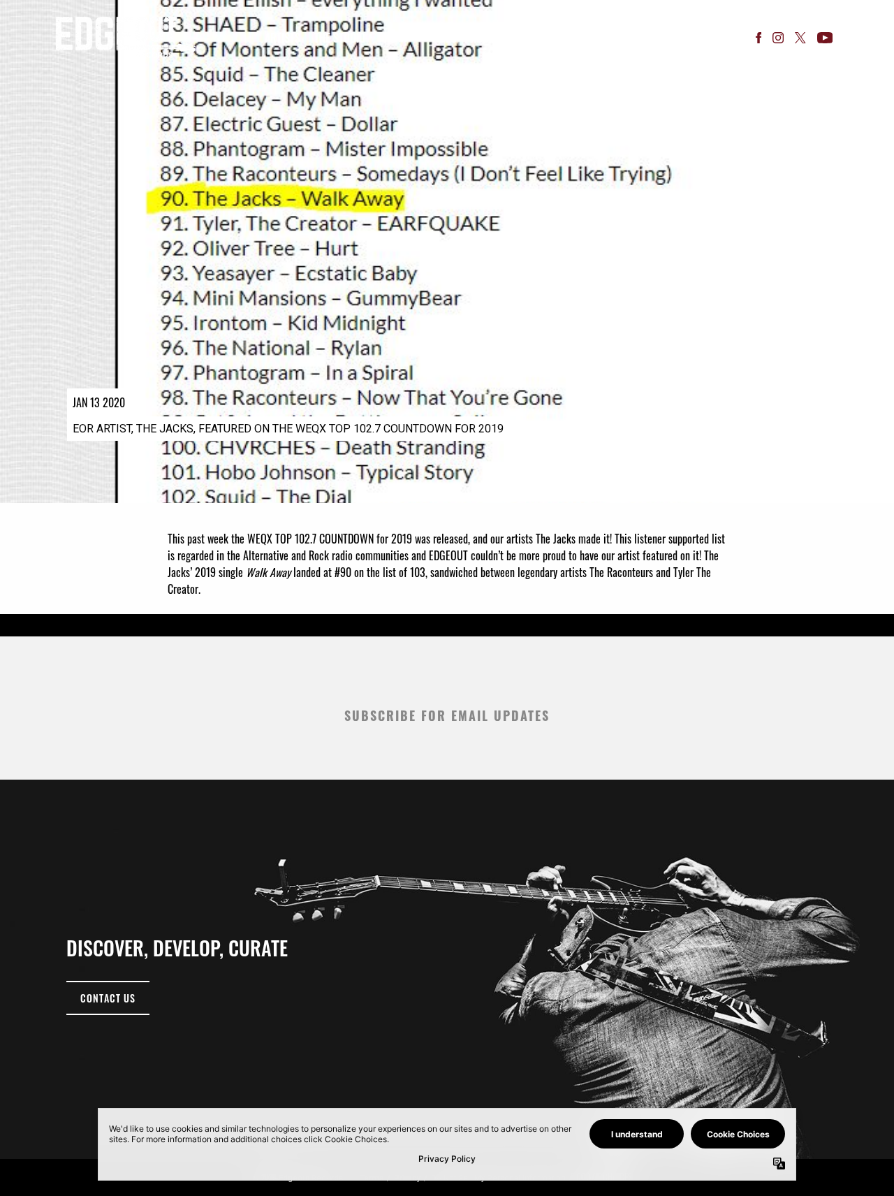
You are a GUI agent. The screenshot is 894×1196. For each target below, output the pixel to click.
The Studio (339, 37)
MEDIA (392, 37)
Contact (534, 37)
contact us (107, 998)
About (485, 37)
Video (444, 37)
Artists (282, 37)
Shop (580, 37)
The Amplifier (638, 37)
